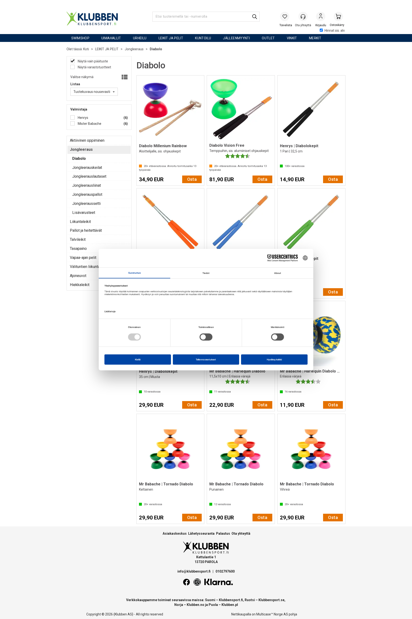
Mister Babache (89, 124)
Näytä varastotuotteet (94, 67)
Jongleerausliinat (86, 185)
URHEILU (140, 38)
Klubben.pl (229, 605)
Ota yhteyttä (241, 533)
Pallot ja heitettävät (86, 230)
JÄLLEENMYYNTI (236, 38)
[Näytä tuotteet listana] (124, 77)
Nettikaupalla (241, 614)
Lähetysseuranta (201, 533)
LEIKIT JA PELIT (171, 38)
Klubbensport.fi (231, 600)
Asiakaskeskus (175, 533)
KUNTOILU (203, 38)
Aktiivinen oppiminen (87, 140)
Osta (192, 179)
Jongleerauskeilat (87, 167)
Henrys (82, 118)
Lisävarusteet (83, 212)
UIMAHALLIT (111, 38)
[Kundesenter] (303, 16)
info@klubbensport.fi (194, 571)
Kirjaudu (321, 16)
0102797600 (225, 571)
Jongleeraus (134, 49)
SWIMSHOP (80, 38)
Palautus (223, 533)
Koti (86, 49)
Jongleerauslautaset (89, 176)
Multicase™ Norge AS (272, 614)
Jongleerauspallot (87, 194)
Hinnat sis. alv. (334, 30)
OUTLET (268, 38)
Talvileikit (78, 239)
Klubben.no (195, 605)
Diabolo (156, 49)
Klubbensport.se (271, 600)
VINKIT (292, 38)
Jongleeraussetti (86, 203)
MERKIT (315, 38)
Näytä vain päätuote (92, 61)
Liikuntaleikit (80, 221)
